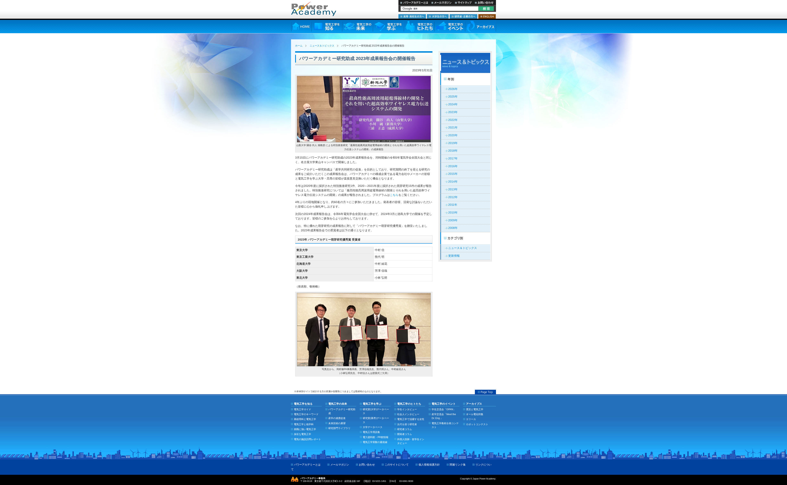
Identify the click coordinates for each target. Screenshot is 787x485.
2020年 (453, 135)
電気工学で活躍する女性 (410, 419)
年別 (465, 79)
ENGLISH (487, 16)
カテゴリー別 (465, 238)
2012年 (453, 197)
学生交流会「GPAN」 (444, 409)
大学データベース (372, 427)
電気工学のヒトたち (419, 26)
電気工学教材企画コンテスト (445, 425)
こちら (394, 194)
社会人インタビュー (408, 414)
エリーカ (471, 419)
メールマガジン (441, 2)
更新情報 (454, 255)
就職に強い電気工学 (305, 429)
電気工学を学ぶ (388, 26)
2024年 (453, 104)
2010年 (453, 212)
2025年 (453, 96)
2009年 (453, 220)
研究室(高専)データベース (376, 420)
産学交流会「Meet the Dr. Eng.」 (444, 416)
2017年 (453, 158)
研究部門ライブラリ (339, 428)
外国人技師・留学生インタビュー (410, 441)
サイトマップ (463, 2)
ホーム (299, 45)
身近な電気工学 (302, 434)
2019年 (453, 143)
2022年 (453, 120)
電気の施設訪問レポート (307, 439)
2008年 (453, 227)
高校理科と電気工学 (305, 419)
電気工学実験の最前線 (375, 442)
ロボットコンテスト (477, 424)
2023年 (453, 112)
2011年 (452, 204)
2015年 (453, 173)
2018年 (453, 150)
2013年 (453, 189)
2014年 (453, 181)
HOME (301, 26)
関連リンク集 (458, 464)
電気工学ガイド (302, 409)
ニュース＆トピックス (322, 45)
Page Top (485, 392)
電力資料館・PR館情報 (375, 437)
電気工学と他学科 (304, 424)
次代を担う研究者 (407, 424)
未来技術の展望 (337, 423)
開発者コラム (404, 434)
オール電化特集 (474, 414)
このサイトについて (397, 464)
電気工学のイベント (449, 26)
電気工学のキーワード (306, 414)
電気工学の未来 (357, 26)
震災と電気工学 (474, 409)
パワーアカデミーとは (414, 2)
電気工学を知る (326, 26)
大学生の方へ (438, 16)
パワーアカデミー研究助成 (341, 411)
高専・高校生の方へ (412, 16)
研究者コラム (404, 429)
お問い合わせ (484, 2)
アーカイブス (480, 26)
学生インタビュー (407, 409)
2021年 (453, 127)
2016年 (453, 166)
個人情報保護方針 (429, 464)
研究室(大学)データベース (376, 411)
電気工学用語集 (371, 432)
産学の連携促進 (337, 418)
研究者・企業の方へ (463, 16)
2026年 (453, 89)
